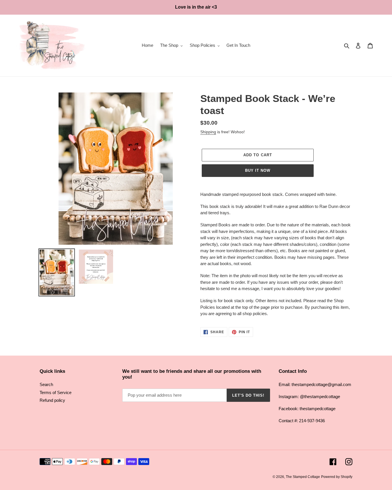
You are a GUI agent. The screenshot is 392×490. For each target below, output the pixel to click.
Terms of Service (55, 392)
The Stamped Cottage (303, 477)
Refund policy (52, 400)
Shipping (208, 132)
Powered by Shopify (336, 477)
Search (46, 384)
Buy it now (257, 170)
